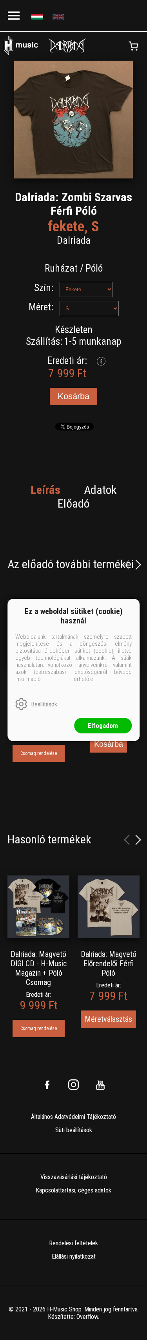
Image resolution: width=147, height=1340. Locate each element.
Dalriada (74, 240)
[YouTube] (100, 1084)
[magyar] (38, 16)
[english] (59, 16)
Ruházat (61, 268)
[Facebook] (47, 1084)
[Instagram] (73, 1084)
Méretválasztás (108, 1019)
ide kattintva (57, 679)
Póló (94, 268)
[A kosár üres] (133, 46)
